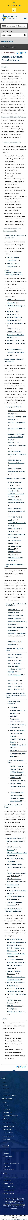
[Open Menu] (14, 2)
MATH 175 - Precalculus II (15, 323)
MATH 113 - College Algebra (16, 306)
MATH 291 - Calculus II (14, 340)
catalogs (7, 1215)
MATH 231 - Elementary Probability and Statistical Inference (15, 334)
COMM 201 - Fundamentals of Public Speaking (18, 710)
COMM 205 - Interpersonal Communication (15, 718)
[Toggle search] (14, 10)
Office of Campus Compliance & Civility (14, 1198)
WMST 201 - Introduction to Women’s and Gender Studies (18, 753)
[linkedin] (17, 5)
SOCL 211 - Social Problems (16, 1012)
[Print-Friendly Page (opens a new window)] (22, 53)
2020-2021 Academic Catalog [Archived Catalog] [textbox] (14, 26)
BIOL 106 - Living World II (16, 428)
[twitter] (11, 5)
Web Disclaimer (9, 1201)
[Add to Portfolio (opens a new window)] (17, 53)
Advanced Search (7, 41)
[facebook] (8, 5)
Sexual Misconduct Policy (10, 1199)
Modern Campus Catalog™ (18, 1219)
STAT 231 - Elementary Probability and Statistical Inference (15, 352)
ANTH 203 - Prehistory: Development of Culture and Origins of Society (16, 942)
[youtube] (20, 5)
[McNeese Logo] (9, 17)
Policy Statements (18, 1201)
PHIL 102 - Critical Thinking (16, 343)
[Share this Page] (20, 53)
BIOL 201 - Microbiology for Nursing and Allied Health (16, 437)
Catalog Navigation (9, 47)
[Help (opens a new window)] (25, 53)
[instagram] (14, 5)
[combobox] (14, 26)
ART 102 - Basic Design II (15, 841)
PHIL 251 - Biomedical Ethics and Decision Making (17, 733)
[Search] (25, 35)
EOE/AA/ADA (20, 1199)
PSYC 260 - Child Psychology (16, 994)
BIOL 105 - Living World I (16, 422)
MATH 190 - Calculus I (14, 329)
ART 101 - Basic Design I (15, 838)
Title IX (12, 1206)
